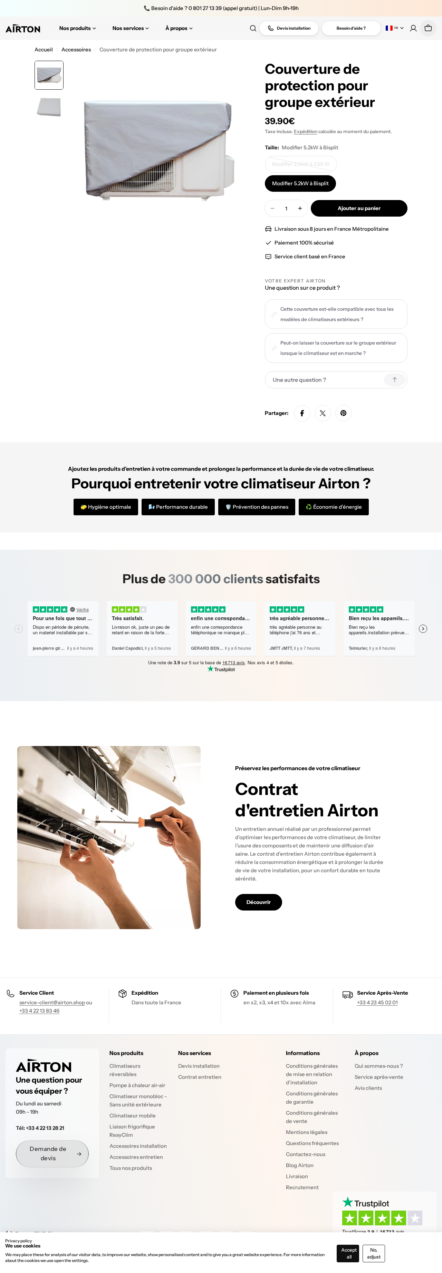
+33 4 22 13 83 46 (39, 1010)
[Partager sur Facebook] (302, 413)
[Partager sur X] (323, 413)
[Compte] (413, 28)
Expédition (305, 131)
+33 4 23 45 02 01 (377, 1002)
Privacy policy (18, 1240)
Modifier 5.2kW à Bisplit (300, 183)
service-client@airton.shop (52, 1002)
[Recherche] (253, 28)
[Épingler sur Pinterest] (343, 413)
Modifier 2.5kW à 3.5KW (301, 166)
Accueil (44, 49)
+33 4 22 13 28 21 (45, 1128)
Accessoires (76, 49)
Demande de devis (48, 1153)
